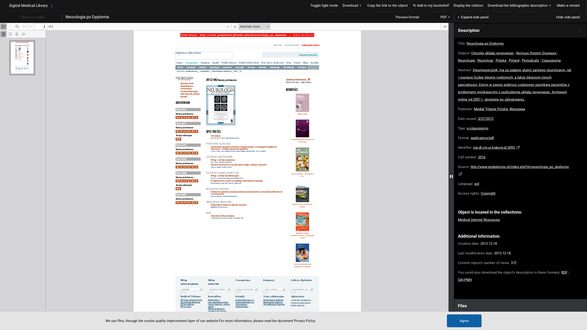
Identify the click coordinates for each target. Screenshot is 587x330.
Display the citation (468, 5)
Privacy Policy (304, 321)
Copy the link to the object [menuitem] (387, 5)
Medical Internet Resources (479, 220)
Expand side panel (475, 17)
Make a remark (568, 5)
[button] (520, 30)
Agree (464, 321)
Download (350, 5)
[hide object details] (451, 176)
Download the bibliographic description (518, 5)
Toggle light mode (324, 5)
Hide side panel (568, 17)
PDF (443, 17)
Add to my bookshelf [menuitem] (433, 5)
